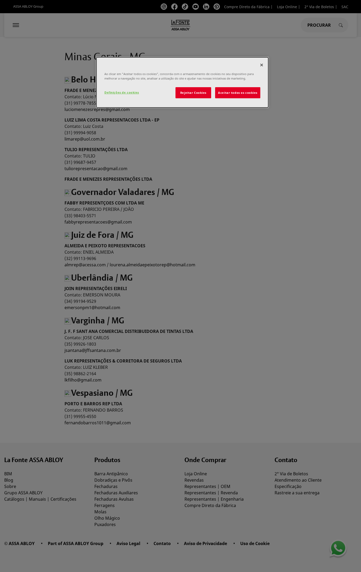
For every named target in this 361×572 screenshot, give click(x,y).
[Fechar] (261, 65)
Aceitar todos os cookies (237, 93)
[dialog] (182, 82)
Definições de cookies (121, 92)
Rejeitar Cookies (193, 93)
